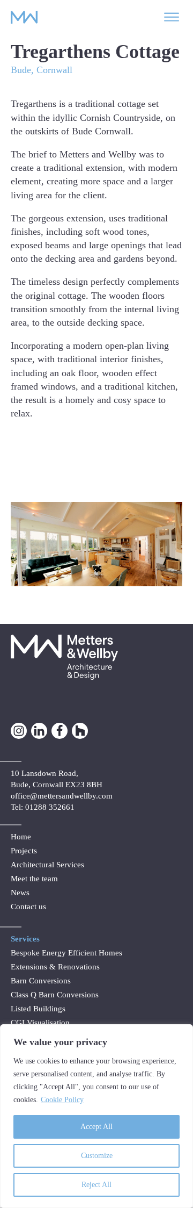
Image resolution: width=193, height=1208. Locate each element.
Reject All (96, 1185)
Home (21, 836)
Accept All (96, 1127)
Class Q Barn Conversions (55, 994)
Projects (24, 850)
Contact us (28, 906)
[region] (96, 1116)
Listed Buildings (38, 1008)
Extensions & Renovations (55, 966)
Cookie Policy (62, 1100)
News (20, 892)
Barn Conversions (41, 980)
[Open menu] (171, 17)
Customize (97, 1156)
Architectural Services (47, 864)
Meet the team (34, 878)
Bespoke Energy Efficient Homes (66, 952)
